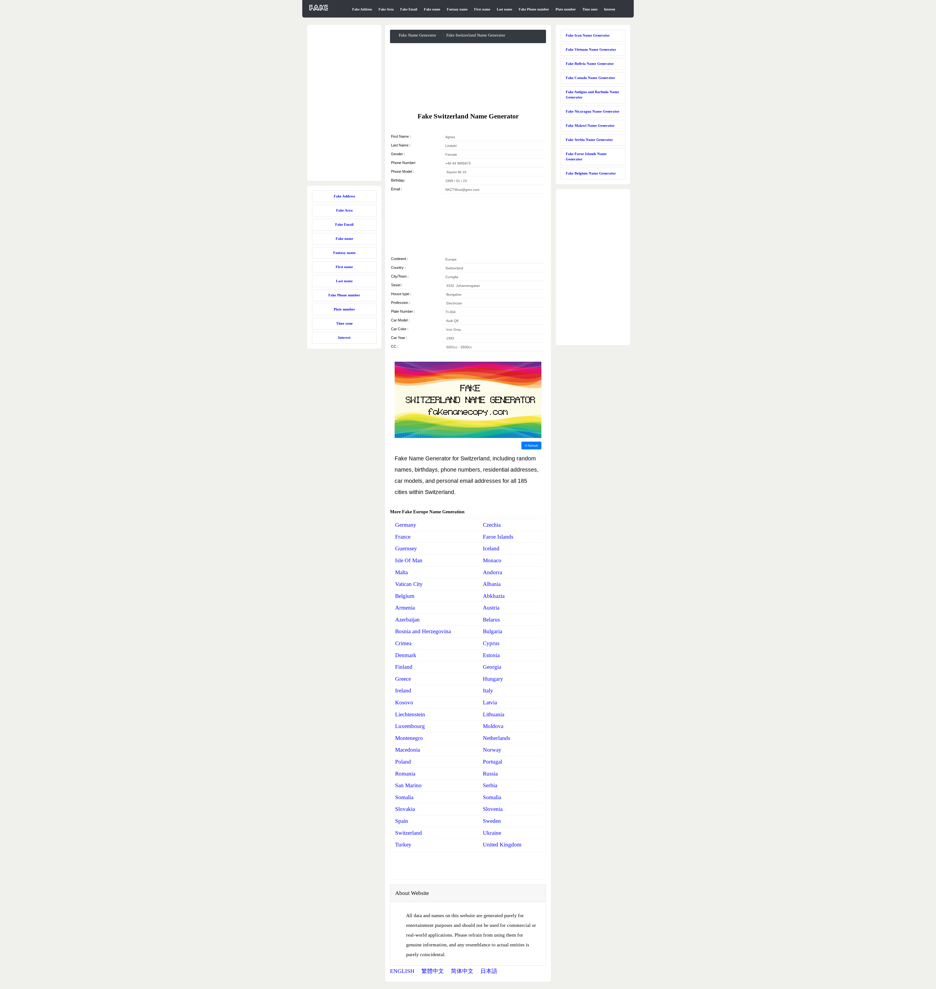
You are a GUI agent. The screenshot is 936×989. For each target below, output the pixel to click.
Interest (609, 9)
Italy (488, 691)
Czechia (492, 525)
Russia (490, 774)
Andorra (492, 572)
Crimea (403, 643)
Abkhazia (494, 596)
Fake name (432, 9)
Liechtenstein (410, 714)
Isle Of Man (408, 560)
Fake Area (386, 9)
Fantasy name (457, 9)
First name (482, 9)
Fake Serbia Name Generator (589, 140)
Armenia (405, 608)
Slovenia (493, 809)
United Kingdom (502, 845)
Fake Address (362, 9)
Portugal (492, 762)
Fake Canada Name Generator (590, 78)
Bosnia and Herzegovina (423, 631)
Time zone (589, 9)
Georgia (492, 667)
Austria (491, 608)
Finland (403, 667)
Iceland (491, 548)
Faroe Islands (498, 537)
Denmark (405, 655)
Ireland (403, 691)
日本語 (488, 971)
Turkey (403, 845)
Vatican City (409, 584)
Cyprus (491, 643)
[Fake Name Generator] (319, 11)
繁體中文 (432, 971)
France (402, 537)
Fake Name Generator (417, 35)
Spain (401, 821)
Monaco (492, 560)
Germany (405, 525)
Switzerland (408, 833)
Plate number (566, 9)
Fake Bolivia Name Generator (590, 64)
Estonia (491, 655)
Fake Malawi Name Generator (590, 125)
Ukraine (492, 833)
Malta (401, 572)
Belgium (404, 596)
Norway (492, 750)
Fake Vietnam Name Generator (591, 49)
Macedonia (407, 750)
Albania (492, 584)
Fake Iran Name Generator (588, 35)
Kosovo (404, 702)
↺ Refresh (531, 445)
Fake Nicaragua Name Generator (593, 111)
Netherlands (496, 738)
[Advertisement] (468, 77)
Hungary (493, 679)
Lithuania (493, 714)
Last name (504, 9)
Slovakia (405, 809)
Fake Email (408, 9)
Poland (403, 762)
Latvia (490, 702)
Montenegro (409, 738)
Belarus (491, 620)
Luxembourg (410, 726)
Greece (403, 679)
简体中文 (462, 971)
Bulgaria (492, 631)
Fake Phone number (534, 9)
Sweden (492, 821)
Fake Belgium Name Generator (591, 173)
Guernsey (406, 548)
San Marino (408, 785)
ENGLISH (402, 971)
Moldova (493, 726)
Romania (405, 774)
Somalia (404, 797)
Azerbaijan (407, 620)
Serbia (490, 785)
